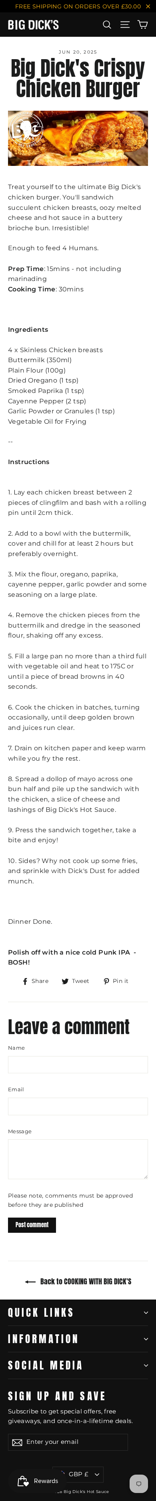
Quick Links (41, 1312)
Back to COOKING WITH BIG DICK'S (85, 1281)
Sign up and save (57, 1394)
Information (43, 1338)
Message (20, 1131)
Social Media (46, 1365)
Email (16, 1089)
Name (16, 1048)
